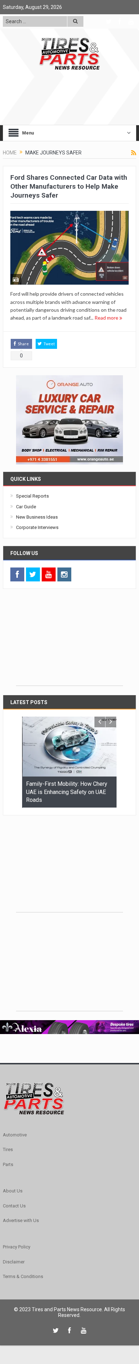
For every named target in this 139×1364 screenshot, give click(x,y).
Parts (8, 1164)
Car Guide (26, 506)
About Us (12, 1190)
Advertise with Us (21, 1220)
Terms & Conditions (23, 1276)
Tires (8, 1149)
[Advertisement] (69, 641)
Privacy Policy (16, 1246)
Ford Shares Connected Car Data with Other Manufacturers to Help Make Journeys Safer (68, 186)
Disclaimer (14, 1261)
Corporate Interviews (37, 527)
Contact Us (14, 1205)
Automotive (15, 1134)
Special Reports (32, 496)
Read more (106, 318)
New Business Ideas (37, 517)
